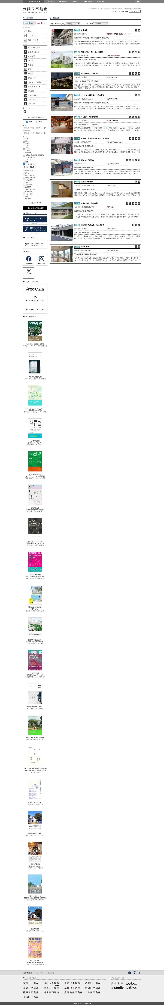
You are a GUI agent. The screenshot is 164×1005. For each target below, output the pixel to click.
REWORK (100, 1)
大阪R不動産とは (93, 8)
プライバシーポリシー (39, 973)
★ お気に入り (135, 11)
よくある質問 (105, 8)
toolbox (76, 1)
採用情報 (127, 8)
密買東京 (51, 1)
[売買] (36, 122)
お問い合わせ (136, 8)
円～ (34, 128)
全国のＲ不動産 (33, 1)
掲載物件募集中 (116, 8)
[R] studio (63, 1)
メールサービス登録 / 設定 (120, 11)
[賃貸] (24, 122)
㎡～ (34, 133)
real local (88, 1)
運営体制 (26, 973)
